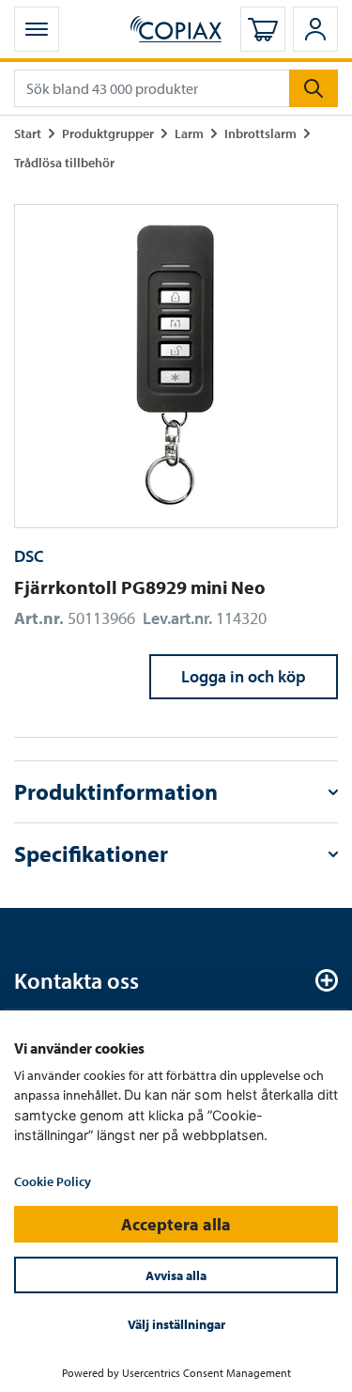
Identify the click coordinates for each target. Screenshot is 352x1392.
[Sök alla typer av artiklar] (313, 88)
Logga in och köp (243, 676)
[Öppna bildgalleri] (176, 366)
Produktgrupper (108, 133)
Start (27, 133)
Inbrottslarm (260, 133)
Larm (189, 133)
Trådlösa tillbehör (64, 162)
